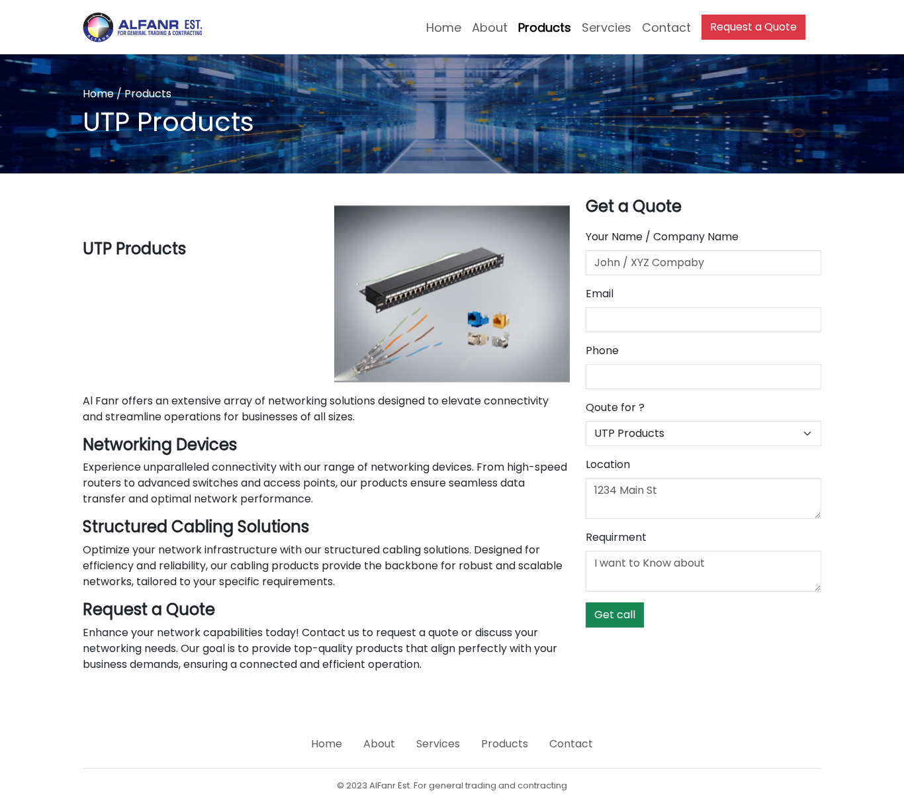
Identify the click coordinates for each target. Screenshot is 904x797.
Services (438, 743)
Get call (614, 614)
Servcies (606, 27)
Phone (602, 350)
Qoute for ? (615, 407)
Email (599, 293)
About (490, 27)
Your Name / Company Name (662, 236)
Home (443, 27)
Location (608, 464)
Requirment (616, 537)
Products (544, 27)
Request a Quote (753, 26)
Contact (666, 27)
